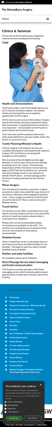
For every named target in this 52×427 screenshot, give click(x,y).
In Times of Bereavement (19, 345)
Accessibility (29, 425)
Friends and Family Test (19, 301)
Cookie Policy (41, 425)
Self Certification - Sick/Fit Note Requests (26, 333)
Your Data (10, 425)
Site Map (19, 425)
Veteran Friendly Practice (19, 317)
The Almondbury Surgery (17, 9)
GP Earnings (14, 297)
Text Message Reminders (19, 349)
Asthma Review (15, 341)
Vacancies (13, 329)
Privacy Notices (15, 357)
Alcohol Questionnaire (18, 337)
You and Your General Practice (21, 309)
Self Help (13, 325)
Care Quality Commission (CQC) (22, 313)
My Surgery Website (23, 2)
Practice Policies (16, 365)
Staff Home (47, 420)
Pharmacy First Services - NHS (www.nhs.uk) (27, 305)
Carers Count (14, 321)
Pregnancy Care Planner (19, 353)
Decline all (33, 418)
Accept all (14, 418)
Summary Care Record (18, 361)
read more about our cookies (20, 396)
